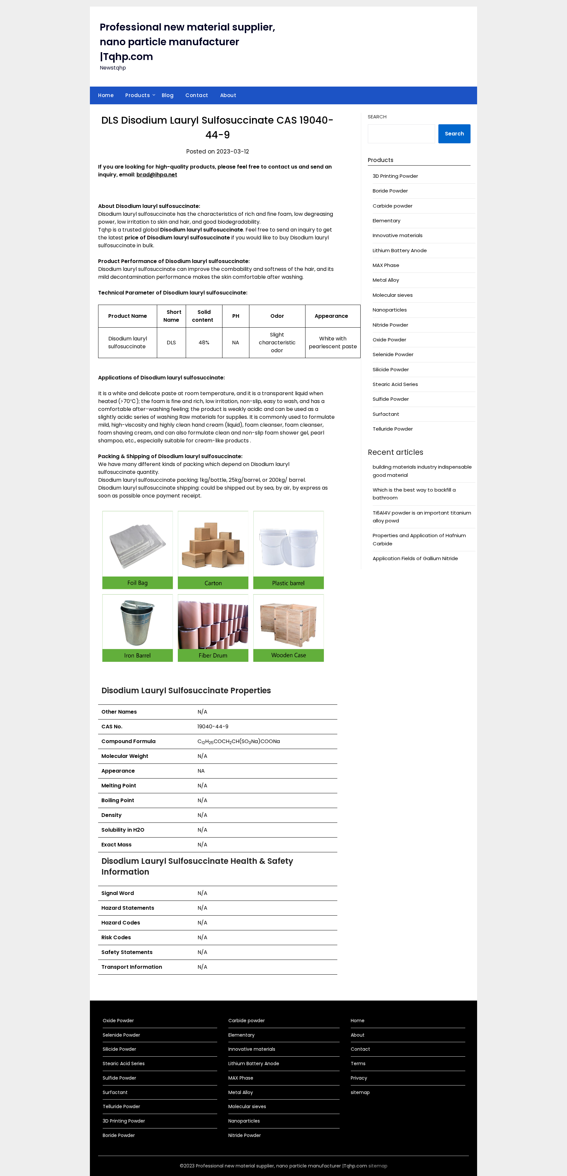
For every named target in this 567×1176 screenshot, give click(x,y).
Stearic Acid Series (395, 384)
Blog (168, 95)
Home (106, 95)
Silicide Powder (391, 369)
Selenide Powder (393, 354)
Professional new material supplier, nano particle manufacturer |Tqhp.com (187, 42)
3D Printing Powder (395, 175)
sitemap (360, 1092)
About (228, 95)
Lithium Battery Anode (400, 250)
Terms (358, 1063)
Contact (196, 95)
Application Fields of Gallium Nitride (415, 558)
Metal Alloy (386, 279)
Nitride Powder (390, 324)
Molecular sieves (393, 295)
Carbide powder (392, 205)
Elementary (386, 220)
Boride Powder (390, 190)
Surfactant (386, 414)
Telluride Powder (393, 428)
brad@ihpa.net (156, 174)
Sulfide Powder (391, 398)
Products (137, 95)
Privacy (359, 1078)
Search (377, 116)
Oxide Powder (389, 339)
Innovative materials (398, 235)
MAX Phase (386, 265)
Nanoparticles (390, 309)
